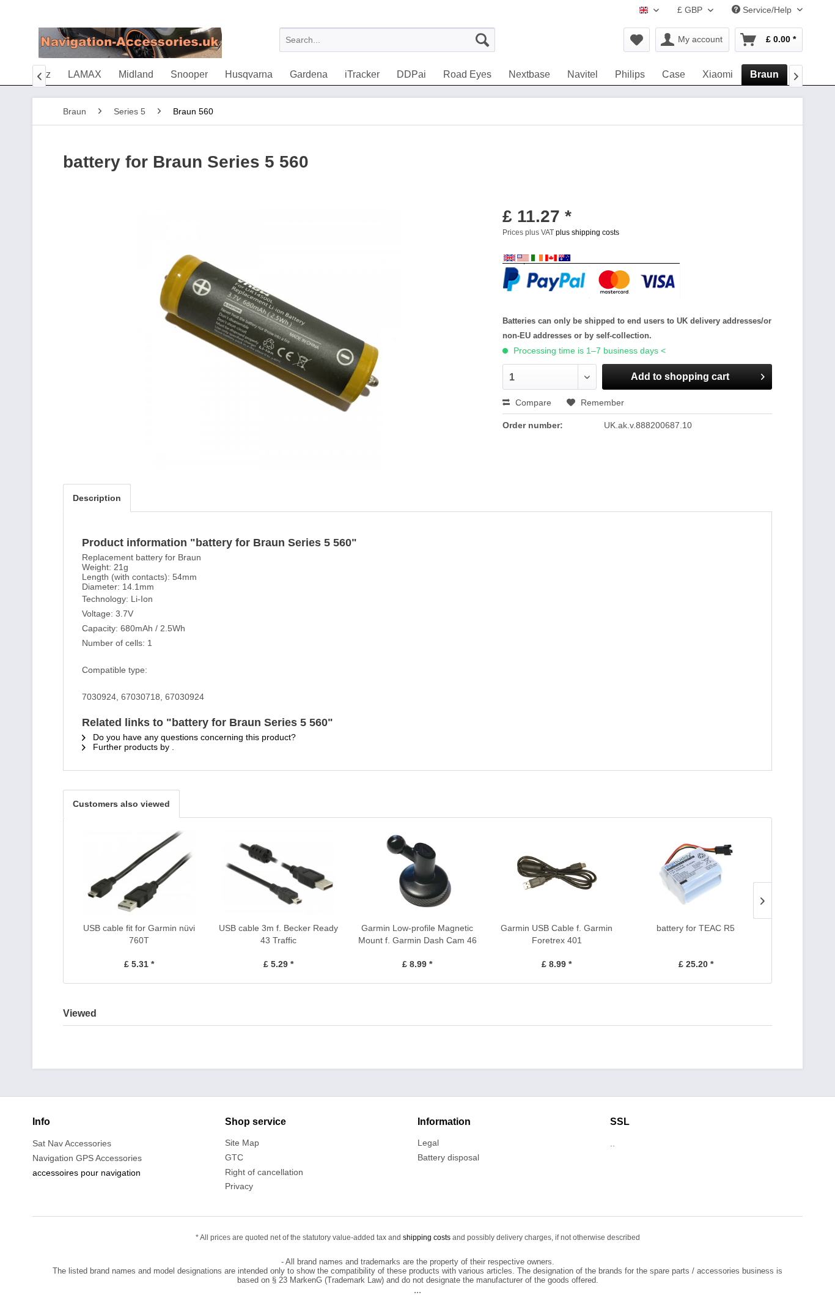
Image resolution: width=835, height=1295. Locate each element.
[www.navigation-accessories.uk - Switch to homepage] (130, 43)
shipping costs (427, 1237)
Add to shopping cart (680, 376)
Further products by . (132, 747)
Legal (428, 1143)
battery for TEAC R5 (696, 928)
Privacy (239, 1186)
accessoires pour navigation (86, 1173)
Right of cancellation (264, 1172)
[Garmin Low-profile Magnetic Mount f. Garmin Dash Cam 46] (417, 873)
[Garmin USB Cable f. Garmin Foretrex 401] (556, 873)
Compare (532, 402)
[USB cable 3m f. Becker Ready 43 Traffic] (278, 873)
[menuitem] (387, 40)
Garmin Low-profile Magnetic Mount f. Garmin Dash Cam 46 (417, 934)
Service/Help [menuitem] (767, 10)
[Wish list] (636, 40)
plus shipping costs (587, 232)
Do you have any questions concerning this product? (193, 737)
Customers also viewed (121, 804)
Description (97, 498)
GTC (234, 1157)
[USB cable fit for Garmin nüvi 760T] (139, 873)
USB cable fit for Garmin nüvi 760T (139, 934)
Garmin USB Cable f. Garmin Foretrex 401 (556, 934)
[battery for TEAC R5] (695, 873)
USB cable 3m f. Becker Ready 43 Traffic (278, 934)
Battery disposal (448, 1157)
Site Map (242, 1143)
